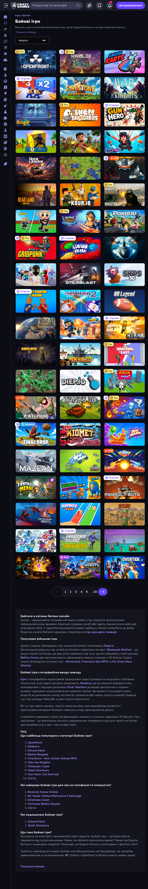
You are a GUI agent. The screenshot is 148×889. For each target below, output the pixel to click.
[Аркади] (5, 75)
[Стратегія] (5, 149)
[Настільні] (5, 112)
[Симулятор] (5, 130)
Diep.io (109, 646)
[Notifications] (109, 5)
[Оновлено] (5, 41)
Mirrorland (73, 662)
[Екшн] (5, 93)
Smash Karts (36, 750)
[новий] (5, 29)
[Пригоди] (5, 124)
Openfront (35, 743)
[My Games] (99, 5)
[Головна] (5, 17)
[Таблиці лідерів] (5, 60)
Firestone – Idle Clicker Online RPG (52, 758)
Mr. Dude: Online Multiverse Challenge (54, 796)
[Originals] (5, 47)
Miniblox (86, 683)
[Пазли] (5, 118)
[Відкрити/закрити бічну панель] (5, 5)
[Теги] (5, 164)
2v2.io (32, 778)
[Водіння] (5, 81)
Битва (26, 15)
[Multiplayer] (5, 53)
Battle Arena (30, 658)
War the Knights (39, 762)
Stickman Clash (38, 766)
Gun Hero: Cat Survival (43, 774)
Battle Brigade (38, 754)
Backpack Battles (119, 650)
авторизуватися (130, 5)
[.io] (5, 69)
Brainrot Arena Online (43, 792)
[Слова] (5, 136)
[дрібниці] (5, 87)
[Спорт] (5, 142)
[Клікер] (5, 106)
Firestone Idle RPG (94, 662)
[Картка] (5, 99)
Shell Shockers (38, 770)
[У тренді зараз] (5, 35)
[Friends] (89, 5)
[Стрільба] (5, 155)
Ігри (17, 15)
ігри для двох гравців (101, 632)
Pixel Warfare (76, 687)
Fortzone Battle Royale (44, 804)
